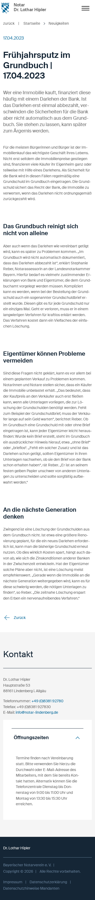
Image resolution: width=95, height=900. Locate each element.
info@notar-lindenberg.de (37, 712)
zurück (11, 23)
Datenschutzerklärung (48, 882)
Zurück (19, 617)
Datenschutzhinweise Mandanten (31, 888)
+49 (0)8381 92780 (47, 701)
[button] (47, 737)
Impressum (12, 882)
